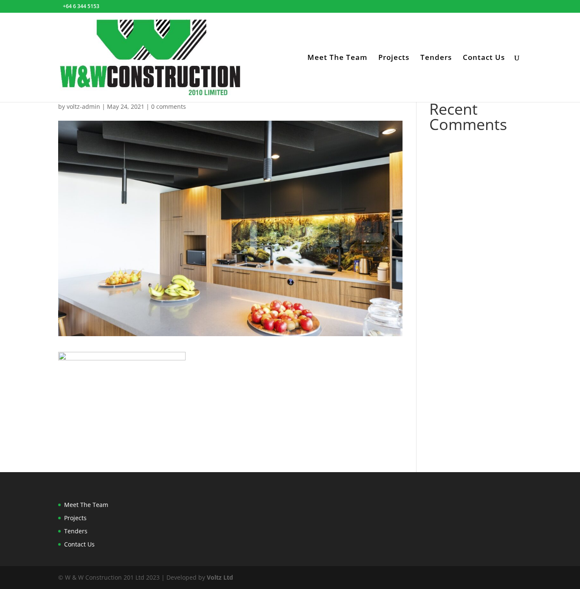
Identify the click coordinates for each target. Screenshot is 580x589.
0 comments (168, 106)
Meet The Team (337, 58)
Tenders (436, 58)
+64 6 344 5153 (81, 6)
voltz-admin (83, 106)
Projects (393, 58)
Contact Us (484, 58)
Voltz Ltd (220, 577)
